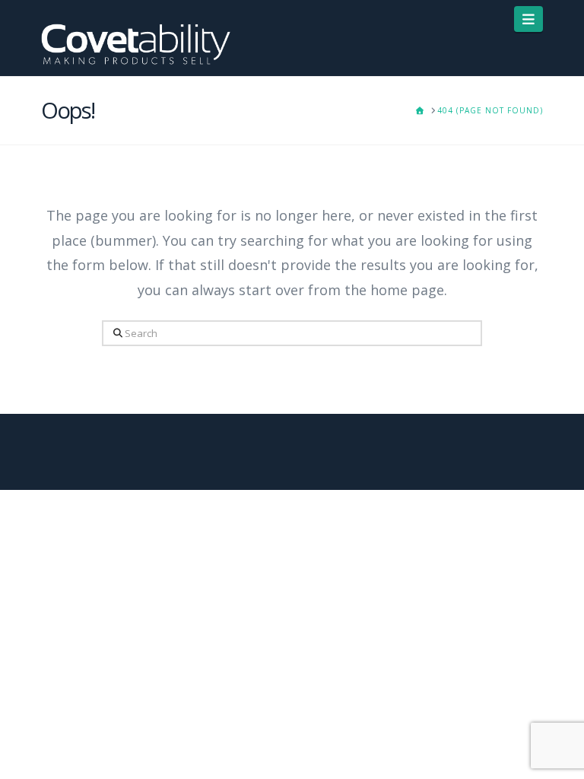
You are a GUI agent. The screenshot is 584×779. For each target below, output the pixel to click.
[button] (529, 19)
